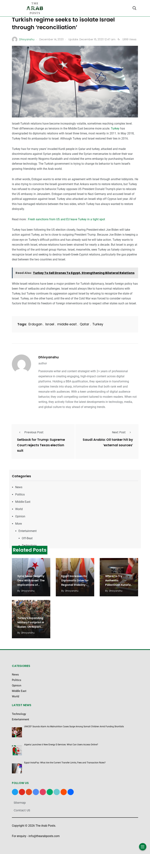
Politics (20, 494)
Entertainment (27, 531)
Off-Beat (27, 538)
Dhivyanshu (48, 357)
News (18, 487)
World (19, 509)
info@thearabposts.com (44, 836)
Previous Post (34, 432)
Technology (29, 545)
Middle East (22, 502)
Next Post (119, 432)
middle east (67, 324)
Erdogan (35, 324)
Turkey (115, 128)
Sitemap (20, 803)
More (18, 523)
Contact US (22, 810)
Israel (49, 324)
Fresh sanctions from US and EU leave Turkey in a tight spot (66, 219)
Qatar (84, 324)
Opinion (20, 516)
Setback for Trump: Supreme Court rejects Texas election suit (41, 445)
